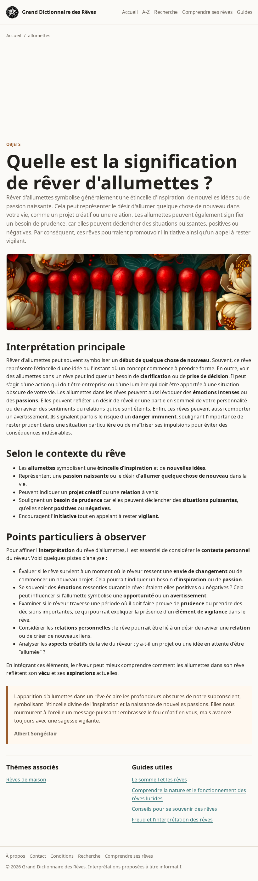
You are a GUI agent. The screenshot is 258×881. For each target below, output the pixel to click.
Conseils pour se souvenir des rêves (174, 808)
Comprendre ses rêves (207, 12)
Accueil (130, 12)
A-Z (146, 12)
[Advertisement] (129, 90)
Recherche (166, 12)
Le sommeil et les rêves (159, 779)
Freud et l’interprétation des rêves (172, 819)
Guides (244, 12)
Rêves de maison (26, 779)
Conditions (62, 856)
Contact (38, 856)
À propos (15, 856)
